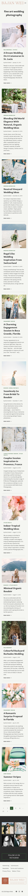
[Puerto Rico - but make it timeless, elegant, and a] (20, 828)
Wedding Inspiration (9, 115)
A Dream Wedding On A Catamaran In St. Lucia (14, 56)
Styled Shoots (8, 522)
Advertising (6, 865)
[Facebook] (16, 891)
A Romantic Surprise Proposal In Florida (13, 716)
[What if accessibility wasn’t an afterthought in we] (8, 840)
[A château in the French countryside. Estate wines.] (20, 840)
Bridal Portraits (14, 388)
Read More (7, 83)
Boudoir (6, 388)
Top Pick (15, 49)
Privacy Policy (7, 871)
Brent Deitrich (8, 62)
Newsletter (6, 868)
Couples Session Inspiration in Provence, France (13, 461)
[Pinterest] (22, 891)
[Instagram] (19, 891)
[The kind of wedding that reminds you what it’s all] (8, 828)
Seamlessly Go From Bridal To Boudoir (11, 394)
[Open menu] (25, 3)
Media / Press (16, 871)
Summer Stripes (12, 777)
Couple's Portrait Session (11, 453)
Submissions (14, 865)
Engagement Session (9, 321)
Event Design (7, 773)
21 (3, 811)
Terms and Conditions (17, 868)
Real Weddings (8, 49)
